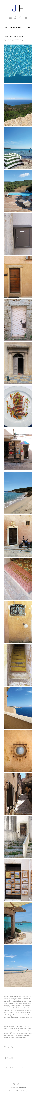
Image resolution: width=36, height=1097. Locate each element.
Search (20, 17)
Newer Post (21, 1068)
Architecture (8, 41)
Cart (26, 17)
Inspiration (19, 41)
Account (15, 17)
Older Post (9, 1068)
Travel (24, 41)
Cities (13, 41)
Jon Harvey (23, 1087)
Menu (10, 17)
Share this (10, 1058)
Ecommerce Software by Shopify (18, 1091)
